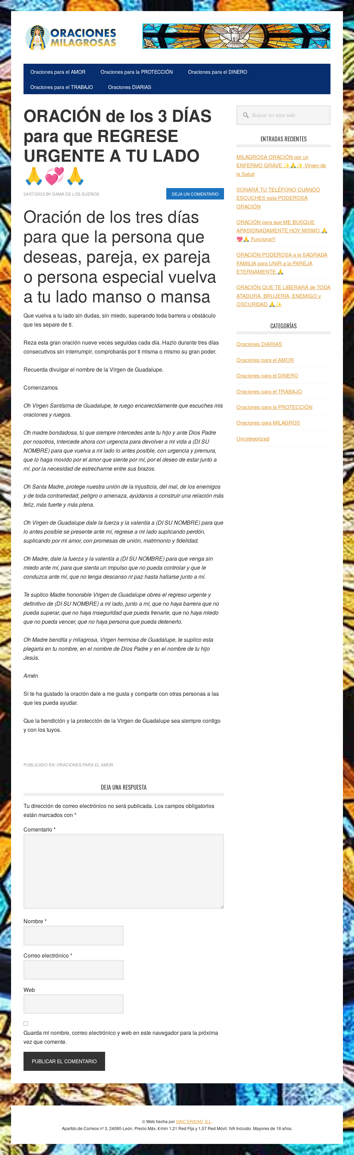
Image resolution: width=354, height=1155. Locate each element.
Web (29, 990)
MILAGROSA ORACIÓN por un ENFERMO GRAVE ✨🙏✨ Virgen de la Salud (281, 165)
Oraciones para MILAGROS (268, 422)
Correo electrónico (48, 955)
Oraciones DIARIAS (259, 343)
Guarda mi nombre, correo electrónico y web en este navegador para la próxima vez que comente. (121, 1037)
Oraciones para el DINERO (267, 375)
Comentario (40, 829)
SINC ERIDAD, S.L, (194, 1121)
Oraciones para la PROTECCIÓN (274, 406)
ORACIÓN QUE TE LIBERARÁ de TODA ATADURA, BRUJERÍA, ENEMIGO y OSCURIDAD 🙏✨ (283, 295)
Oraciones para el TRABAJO (269, 391)
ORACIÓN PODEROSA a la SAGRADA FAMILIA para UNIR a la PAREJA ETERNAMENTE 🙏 (281, 263)
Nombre (35, 921)
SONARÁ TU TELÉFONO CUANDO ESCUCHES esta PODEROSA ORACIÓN (278, 198)
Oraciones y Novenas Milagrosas (70, 37)
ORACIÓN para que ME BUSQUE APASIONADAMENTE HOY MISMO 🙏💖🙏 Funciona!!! (282, 230)
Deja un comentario (195, 194)
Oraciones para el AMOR (85, 764)
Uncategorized (252, 438)
